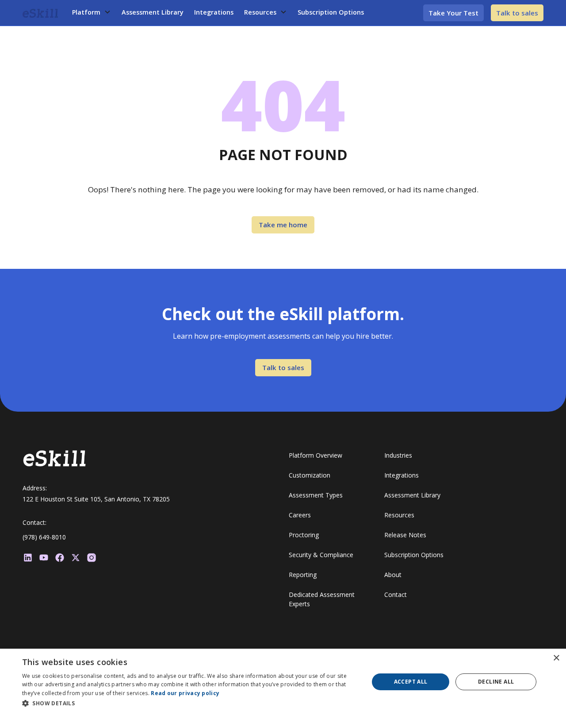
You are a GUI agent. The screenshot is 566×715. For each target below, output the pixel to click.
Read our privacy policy (185, 693)
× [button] (556, 658)
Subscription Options (331, 12)
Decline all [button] (496, 681)
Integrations (213, 12)
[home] (40, 13)
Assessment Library (153, 12)
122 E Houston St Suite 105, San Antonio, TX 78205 (96, 499)
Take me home (283, 224)
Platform (86, 12)
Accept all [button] (411, 681)
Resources (260, 12)
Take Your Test (453, 12)
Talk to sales (517, 12)
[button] (91, 12)
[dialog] (283, 682)
